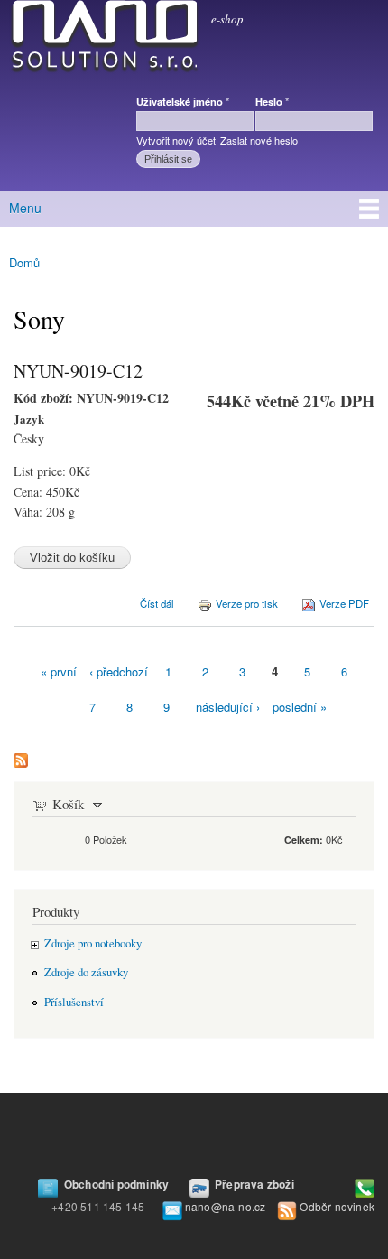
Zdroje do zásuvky (86, 972)
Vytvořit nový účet (176, 140)
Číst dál (157, 602)
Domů (24, 262)
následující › (228, 706)
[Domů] (101, 39)
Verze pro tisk (247, 603)
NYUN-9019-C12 (78, 371)
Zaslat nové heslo (259, 140)
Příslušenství (74, 1002)
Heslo (272, 101)
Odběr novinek (337, 1206)
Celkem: (303, 839)
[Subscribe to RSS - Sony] (21, 756)
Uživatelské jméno (182, 101)
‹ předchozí (118, 671)
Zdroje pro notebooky (93, 943)
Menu (25, 208)
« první (59, 671)
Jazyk (29, 418)
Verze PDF (344, 603)
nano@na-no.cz (225, 1206)
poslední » (300, 706)
